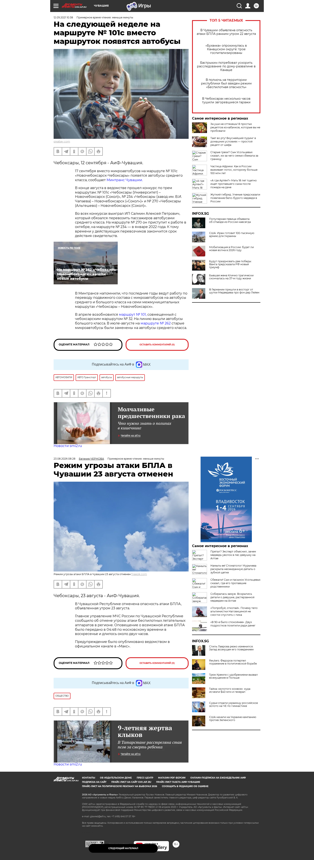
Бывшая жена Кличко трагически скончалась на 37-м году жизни (231, 277)
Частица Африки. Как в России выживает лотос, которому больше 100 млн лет (233, 170)
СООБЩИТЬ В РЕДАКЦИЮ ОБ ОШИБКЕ (185, 786)
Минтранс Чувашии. (125, 180)
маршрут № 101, (133, 314)
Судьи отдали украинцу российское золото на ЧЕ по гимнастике (233, 705)
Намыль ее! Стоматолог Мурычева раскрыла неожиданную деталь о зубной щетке (233, 569)
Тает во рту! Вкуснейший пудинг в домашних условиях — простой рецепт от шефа (233, 141)
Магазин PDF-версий (171, 777)
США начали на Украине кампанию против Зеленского (232, 719)
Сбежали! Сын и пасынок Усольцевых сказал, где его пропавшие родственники (235, 583)
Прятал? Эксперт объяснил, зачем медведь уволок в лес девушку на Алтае (233, 555)
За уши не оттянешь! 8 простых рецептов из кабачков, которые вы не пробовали (235, 127)
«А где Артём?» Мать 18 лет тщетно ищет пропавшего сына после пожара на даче (233, 184)
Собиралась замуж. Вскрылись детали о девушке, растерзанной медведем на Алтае (232, 597)
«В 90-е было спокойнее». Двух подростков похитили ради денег (232, 623)
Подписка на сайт (94, 782)
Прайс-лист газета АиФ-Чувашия (178, 782)
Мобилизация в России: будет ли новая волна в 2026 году (231, 249)
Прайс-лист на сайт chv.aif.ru (131, 782)
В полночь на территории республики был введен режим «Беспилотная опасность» (226, 83)
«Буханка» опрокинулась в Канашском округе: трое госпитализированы (226, 49)
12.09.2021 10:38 (63, 17)
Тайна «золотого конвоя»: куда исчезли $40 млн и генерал (229, 690)
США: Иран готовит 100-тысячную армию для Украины (231, 235)
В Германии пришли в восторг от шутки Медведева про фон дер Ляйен (234, 291)
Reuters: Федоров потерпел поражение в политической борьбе (233, 662)
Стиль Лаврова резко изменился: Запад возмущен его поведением (231, 648)
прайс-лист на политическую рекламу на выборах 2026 (119, 786)
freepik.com (139, 574)
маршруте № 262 (156, 323)
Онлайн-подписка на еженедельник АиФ (218, 777)
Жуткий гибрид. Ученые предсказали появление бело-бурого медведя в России (235, 198)
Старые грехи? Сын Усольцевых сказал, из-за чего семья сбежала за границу (234, 156)
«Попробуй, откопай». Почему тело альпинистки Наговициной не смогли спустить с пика (234, 611)
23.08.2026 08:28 (64, 458)
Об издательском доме (116, 777)
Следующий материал (123, 848)
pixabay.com (62, 141)
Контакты (88, 777)
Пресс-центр (145, 777)
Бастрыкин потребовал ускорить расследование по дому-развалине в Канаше (226, 66)
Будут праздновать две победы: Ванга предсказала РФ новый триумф (230, 264)
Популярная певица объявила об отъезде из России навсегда (230, 221)
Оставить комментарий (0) (157, 344)
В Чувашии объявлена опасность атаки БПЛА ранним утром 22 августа (226, 32)
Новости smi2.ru (68, 446)
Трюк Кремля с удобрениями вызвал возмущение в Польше (233, 676)
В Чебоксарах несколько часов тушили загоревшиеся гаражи (226, 100)
